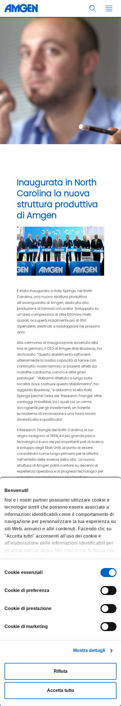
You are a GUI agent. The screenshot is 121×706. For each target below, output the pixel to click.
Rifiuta (61, 671)
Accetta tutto (60, 690)
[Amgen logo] (21, 8)
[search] (92, 8)
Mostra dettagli (89, 650)
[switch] (108, 590)
